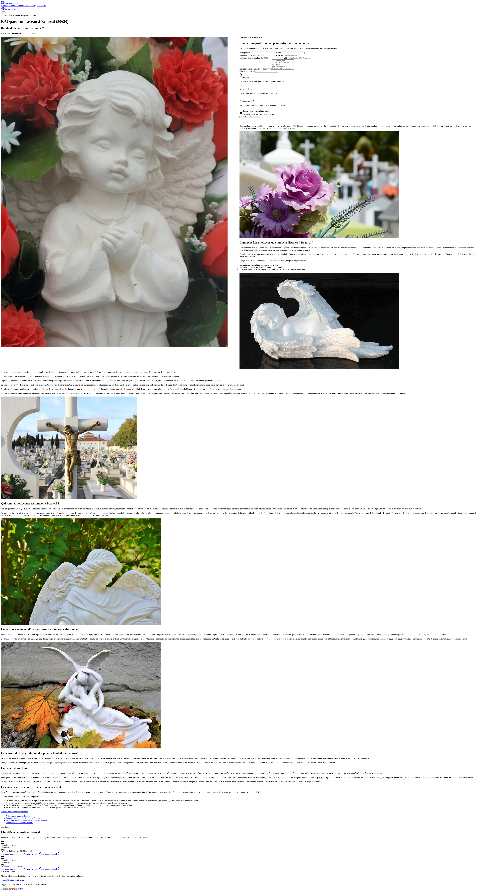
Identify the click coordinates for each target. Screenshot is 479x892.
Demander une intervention (11, 854)
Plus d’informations (48, 854)
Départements (20, 5)
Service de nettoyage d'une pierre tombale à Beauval (26, 820)
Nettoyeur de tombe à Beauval (18, 816)
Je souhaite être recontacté (250, 117)
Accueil (4, 5)
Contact (43, 5)
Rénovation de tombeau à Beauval (19, 823)
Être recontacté (10, 9)
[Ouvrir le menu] (3, 12)
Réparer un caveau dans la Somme (14, 812)
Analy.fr (20, 889)
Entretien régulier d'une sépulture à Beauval (23, 818)
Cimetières (11, 5)
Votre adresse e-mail (247, 71)
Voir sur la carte (31, 854)
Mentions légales (33, 5)
